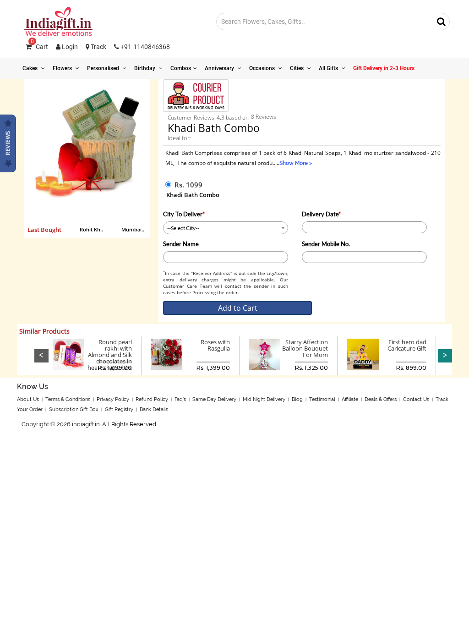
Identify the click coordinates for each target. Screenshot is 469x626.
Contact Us (416, 399)
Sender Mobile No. (326, 243)
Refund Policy (152, 399)
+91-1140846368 (144, 46)
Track (97, 46)
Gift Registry (119, 409)
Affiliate (350, 399)
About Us (28, 399)
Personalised (103, 68)
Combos (180, 68)
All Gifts (329, 68)
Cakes (30, 68)
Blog (297, 399)
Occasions (262, 68)
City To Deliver (184, 214)
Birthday (145, 68)
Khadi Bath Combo (192, 195)
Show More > (295, 163)
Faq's (180, 399)
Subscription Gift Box (73, 409)
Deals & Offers (381, 399)
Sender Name (181, 243)
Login (69, 46)
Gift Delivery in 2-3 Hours (383, 68)
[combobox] (225, 227)
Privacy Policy (113, 399)
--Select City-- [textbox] (183, 228)
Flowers (63, 68)
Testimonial (322, 399)
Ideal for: (179, 138)
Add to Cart (237, 308)
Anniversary (220, 68)
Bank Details (154, 409)
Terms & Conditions (67, 399)
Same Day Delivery (214, 399)
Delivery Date (321, 214)
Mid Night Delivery (264, 399)
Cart (39, 46)
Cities (297, 68)
